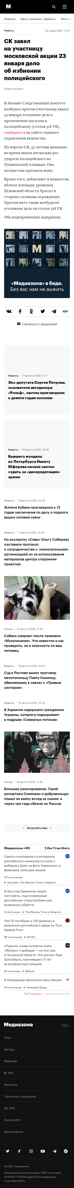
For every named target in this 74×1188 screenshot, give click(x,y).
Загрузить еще (37, 828)
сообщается (14, 133)
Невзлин (10, 18)
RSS (10, 1072)
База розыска (13, 1131)
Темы (7, 1037)
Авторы (9, 1049)
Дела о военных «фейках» (38, 18)
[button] (64, 7)
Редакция (10, 1060)
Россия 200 (12, 1119)
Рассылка (10, 1084)
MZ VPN (9, 1108)
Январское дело (13, 88)
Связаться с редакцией (39, 323)
